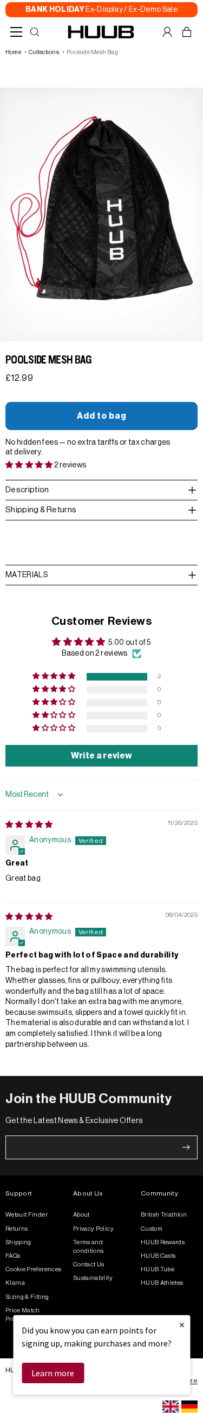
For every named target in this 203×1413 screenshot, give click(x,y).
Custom (151, 1229)
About (81, 1215)
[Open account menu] (167, 32)
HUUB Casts (158, 1256)
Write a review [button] (102, 755)
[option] (189, 1406)
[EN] (170, 1406)
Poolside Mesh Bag (92, 52)
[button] (29, 465)
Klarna (15, 1283)
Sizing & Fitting (27, 1297)
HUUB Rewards (163, 1242)
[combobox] (170, 1406)
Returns (16, 1229)
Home (13, 52)
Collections (43, 52)
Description (27, 490)
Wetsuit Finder (26, 1215)
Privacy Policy (93, 1229)
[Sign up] (186, 1147)
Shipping (18, 1242)
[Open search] (34, 32)
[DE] (189, 1406)
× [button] (182, 1324)
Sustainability (93, 1278)
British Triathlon (164, 1215)
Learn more (52, 1373)
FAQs (12, 1256)
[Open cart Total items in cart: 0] (187, 32)
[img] (29, 825)
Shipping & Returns (40, 510)
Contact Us (88, 1264)
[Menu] (16, 32)
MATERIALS (26, 575)
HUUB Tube (157, 1269)
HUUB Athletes (162, 1283)
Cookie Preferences (33, 1269)
